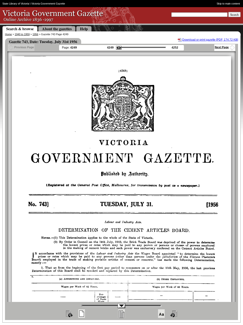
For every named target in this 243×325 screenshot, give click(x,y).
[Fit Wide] (121, 313)
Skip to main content (228, 3)
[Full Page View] (81, 313)
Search (234, 14)
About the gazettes (57, 28)
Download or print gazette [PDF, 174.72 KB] (210, 39)
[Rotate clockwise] (69, 313)
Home (8, 34)
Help (84, 28)
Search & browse (20, 28)
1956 (35, 34)
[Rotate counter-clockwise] (174, 313)
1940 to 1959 (22, 34)
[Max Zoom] (161, 313)
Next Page (222, 47)
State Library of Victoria (15, 3)
